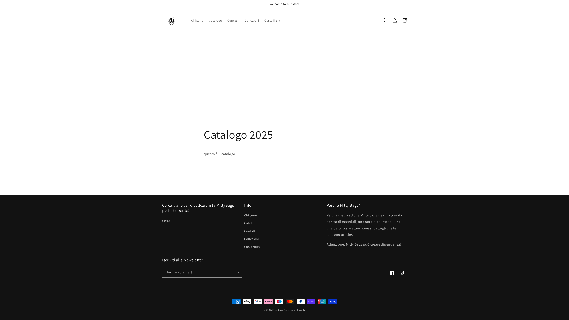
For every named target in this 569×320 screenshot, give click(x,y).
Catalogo (250, 223)
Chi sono (250, 215)
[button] (385, 20)
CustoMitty (252, 247)
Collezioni (251, 239)
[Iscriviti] (237, 272)
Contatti (250, 231)
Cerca (166, 221)
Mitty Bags (277, 309)
